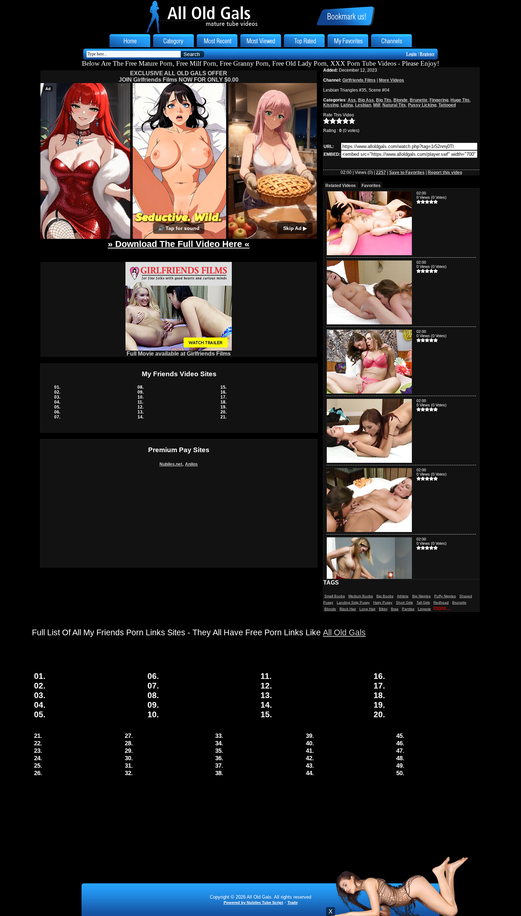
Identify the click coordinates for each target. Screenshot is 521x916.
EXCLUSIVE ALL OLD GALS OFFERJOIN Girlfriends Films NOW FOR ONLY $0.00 (179, 76)
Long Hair (367, 609)
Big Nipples (421, 596)
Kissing (330, 105)
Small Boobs (334, 596)
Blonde (400, 100)
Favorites (371, 185)
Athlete (403, 596)
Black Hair (348, 609)
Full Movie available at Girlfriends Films (179, 354)
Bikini (383, 609)
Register (427, 53)
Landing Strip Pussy (353, 602)
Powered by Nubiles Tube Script (253, 902)
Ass (352, 100)
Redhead (441, 602)
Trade (292, 902)
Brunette (418, 100)
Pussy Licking (422, 105)
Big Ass (366, 100)
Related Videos (340, 185)
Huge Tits (460, 100)
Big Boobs (384, 596)
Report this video (445, 172)
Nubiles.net (170, 464)
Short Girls (404, 602)
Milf (376, 105)
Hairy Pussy (382, 602)
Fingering (439, 100)
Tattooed (447, 105)
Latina (347, 105)
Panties (408, 609)
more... (441, 608)
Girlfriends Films (359, 80)
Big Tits (383, 100)
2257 (381, 172)
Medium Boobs (360, 596)
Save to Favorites (407, 172)
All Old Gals (344, 632)
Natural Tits (394, 105)
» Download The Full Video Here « (179, 244)
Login (411, 53)
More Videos (391, 80)
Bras (394, 609)
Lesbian (363, 105)
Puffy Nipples (445, 596)
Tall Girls (423, 602)
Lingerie (424, 609)
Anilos (191, 464)
